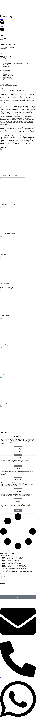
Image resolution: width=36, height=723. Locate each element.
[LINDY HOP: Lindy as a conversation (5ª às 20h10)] (17, 565)
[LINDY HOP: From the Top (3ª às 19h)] (17, 557)
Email (1, 578)
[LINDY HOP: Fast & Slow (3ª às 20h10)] (17, 560)
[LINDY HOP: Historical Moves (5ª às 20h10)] (17, 567)
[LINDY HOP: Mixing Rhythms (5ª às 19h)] (17, 562)
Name (1, 573)
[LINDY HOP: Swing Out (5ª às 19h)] (17, 564)
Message (2, 583)
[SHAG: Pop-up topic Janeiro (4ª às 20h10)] (17, 570)
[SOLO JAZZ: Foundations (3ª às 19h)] (17, 559)
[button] (18, 722)
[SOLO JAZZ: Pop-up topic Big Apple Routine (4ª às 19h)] (17, 572)
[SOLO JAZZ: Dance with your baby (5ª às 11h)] (17, 568)
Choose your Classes (5, 555)
